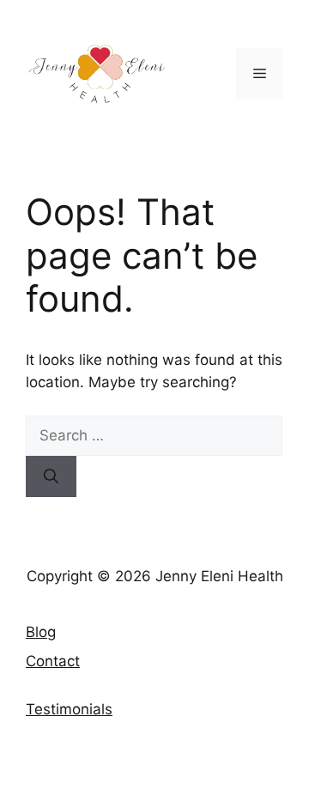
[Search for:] (154, 435)
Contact (53, 661)
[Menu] (259, 74)
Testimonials (69, 709)
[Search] (51, 476)
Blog (41, 631)
